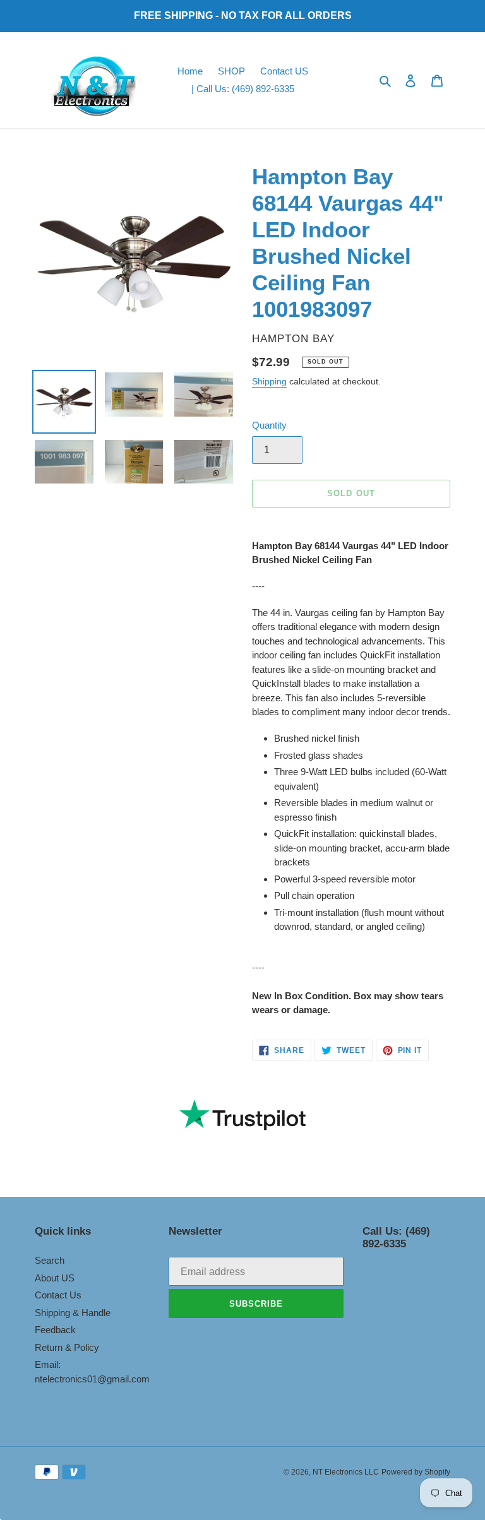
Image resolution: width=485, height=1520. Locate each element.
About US (55, 1278)
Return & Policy (67, 1347)
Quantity (269, 425)
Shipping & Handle (73, 1312)
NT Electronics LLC (346, 1472)
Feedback (55, 1329)
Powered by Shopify (415, 1472)
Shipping (269, 381)
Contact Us (58, 1295)
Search (49, 1260)
